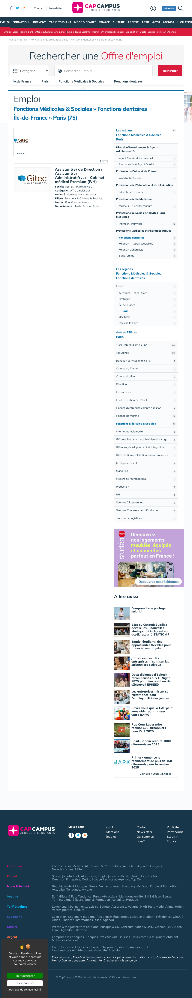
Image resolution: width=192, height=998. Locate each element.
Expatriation (132, 31)
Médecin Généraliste (147, 249)
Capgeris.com (61, 957)
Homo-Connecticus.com (68, 960)
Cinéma (160, 927)
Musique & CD (109, 927)
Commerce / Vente (145, 368)
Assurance (145, 352)
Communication (145, 376)
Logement (39, 22)
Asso (145, 22)
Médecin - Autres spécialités (147, 243)
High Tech (184, 22)
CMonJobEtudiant (43, 31)
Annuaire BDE (139, 947)
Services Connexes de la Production (145, 510)
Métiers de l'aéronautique (145, 478)
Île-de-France (147, 305)
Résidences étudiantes (112, 916)
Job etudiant (26, 31)
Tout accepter (25, 976)
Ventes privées (109, 886)
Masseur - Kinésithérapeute (147, 206)
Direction (145, 384)
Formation (21, 22)
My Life (87, 889)
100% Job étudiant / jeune (145, 345)
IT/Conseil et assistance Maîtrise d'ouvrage (145, 439)
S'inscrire (169, 8)
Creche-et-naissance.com (121, 960)
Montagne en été (131, 896)
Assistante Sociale (147, 178)
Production (145, 486)
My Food (142, 886)
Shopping (128, 886)
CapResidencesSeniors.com (92, 957)
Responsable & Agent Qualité (147, 164)
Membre (155, 9)
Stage (16, 31)
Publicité (173, 827)
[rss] (24, 8)
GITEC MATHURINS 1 (79, 186)
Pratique (132, 899)
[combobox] (24, 81)
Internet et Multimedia (145, 431)
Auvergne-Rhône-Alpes (147, 293)
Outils (143, 31)
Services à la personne (145, 502)
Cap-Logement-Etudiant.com (133, 957)
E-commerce (145, 392)
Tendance (73, 889)
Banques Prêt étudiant (101, 937)
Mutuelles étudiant (65, 940)
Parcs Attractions (105, 896)
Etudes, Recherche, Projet (145, 400)
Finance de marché (145, 415)
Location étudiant (142, 916)
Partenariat (175, 832)
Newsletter (56, 8)
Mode (160, 906)
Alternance (60, 31)
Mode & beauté (85, 22)
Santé (93, 886)
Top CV (136, 879)
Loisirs (93, 906)
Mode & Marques (76, 886)
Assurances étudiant (163, 937)
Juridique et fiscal (145, 463)
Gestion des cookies (124, 977)
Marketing (145, 471)
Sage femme (147, 255)
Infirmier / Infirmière (147, 223)
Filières (57, 866)
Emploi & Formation (163, 886)
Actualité (129, 866)
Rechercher (170, 70)
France (145, 286)
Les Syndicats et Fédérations (72, 950)
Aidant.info (94, 960)
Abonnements (77, 906)
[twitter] (17, 8)
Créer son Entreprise (66, 879)
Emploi (5, 22)
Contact (39, 8)
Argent (133, 22)
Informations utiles (88, 920)
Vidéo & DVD (144, 927)
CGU (109, 827)
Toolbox (115, 866)
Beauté (57, 886)
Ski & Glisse (153, 896)
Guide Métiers (73, 866)
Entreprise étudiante (114, 947)
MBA (78, 869)
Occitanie (147, 317)
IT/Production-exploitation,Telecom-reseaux (145, 455)
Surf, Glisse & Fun (64, 896)
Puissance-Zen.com (169, 957)
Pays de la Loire (147, 323)
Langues (156, 866)
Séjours (78, 899)
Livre (55, 930)
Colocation (59, 916)
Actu (156, 22)
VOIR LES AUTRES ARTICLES (157, 774)
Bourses (124, 937)
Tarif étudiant (60, 22)
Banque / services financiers (145, 360)
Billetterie (80, 930)
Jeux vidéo (174, 927)
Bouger (167, 896)
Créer (56, 947)
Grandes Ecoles (63, 869)
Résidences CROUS (169, 916)
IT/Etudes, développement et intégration (145, 447)
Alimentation (174, 906)
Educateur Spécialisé (147, 192)
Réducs (79, 910)
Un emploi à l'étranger (112, 31)
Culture (118, 22)
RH (145, 494)
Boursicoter (140, 937)
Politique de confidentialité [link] (25, 989)
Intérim (95, 31)
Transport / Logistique (145, 518)
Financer (68, 920)
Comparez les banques (68, 937)
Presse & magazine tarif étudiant (75, 927)
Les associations (86, 947)
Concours (127, 927)
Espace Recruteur (157, 31)
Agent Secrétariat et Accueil (147, 158)
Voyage (104, 22)
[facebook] (11, 8)
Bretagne (147, 299)
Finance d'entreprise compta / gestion (145, 408)
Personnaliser (25, 983)
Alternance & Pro (96, 866)
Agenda (168, 22)
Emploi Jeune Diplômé (78, 31)
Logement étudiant (81, 916)
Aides (56, 920)
